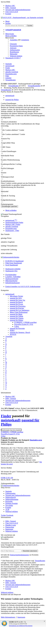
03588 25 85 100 (7, 478)
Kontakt (8, 14)
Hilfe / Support (10, 8)
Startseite (8, 491)
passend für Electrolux (18, 306)
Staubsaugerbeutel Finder (14, 222)
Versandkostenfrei (34, 86)
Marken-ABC (10, 6)
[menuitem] (25, 6)
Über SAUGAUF (11, 12)
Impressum (9, 529)
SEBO (12, 330)
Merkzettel (13, 54)
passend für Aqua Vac (17, 300)
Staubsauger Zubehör (12, 269)
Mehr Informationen (8, 617)
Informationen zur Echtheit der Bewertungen (20, 625)
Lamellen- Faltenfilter (13, 277)
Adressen (13, 48)
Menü (7, 21)
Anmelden (14, 40)
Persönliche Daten (16, 46)
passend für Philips (16, 320)
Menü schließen (11, 36)
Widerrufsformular (11, 499)
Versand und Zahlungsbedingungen (17, 10)
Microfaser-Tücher (16, 296)
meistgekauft (11, 220)
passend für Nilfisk (16, 316)
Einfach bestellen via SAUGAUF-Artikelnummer (22, 286)
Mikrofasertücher (11, 281)
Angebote (8, 336)
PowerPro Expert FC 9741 (23, 324)
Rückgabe (9, 501)
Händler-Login (10, 525)
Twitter (3, 515)
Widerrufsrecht (10, 497)
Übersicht (13, 44)
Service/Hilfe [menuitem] (15, 8)
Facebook (9, 515)
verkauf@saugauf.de (13, 30)
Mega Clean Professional (18, 312)
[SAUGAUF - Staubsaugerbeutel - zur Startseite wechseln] (22, 17)
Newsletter (9, 505)
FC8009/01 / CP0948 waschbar (25, 322)
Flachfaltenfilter (10, 275)
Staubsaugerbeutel (11, 279)
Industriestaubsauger (12, 283)
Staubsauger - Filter (12, 230)
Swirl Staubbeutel (11, 265)
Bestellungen (14, 52)
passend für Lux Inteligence (19, 310)
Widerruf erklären (16, 56)
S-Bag (16, 326)
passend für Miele (16, 314)
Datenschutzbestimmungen (19, 555)
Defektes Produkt (11, 503)
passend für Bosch (16, 302)
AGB (7, 509)
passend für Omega (16, 318)
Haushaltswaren (11, 228)
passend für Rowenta (17, 328)
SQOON (13, 334)
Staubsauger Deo (11, 271)
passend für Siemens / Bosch (20, 332)
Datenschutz (9, 527)
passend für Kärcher (17, 308)
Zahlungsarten (15, 50)
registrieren (25, 40)
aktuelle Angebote (11, 226)
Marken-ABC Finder (12, 224)
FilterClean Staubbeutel (13, 263)
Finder (6, 416)
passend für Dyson (16, 304)
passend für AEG (16, 298)
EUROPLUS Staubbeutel (14, 261)
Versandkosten (13, 86)
